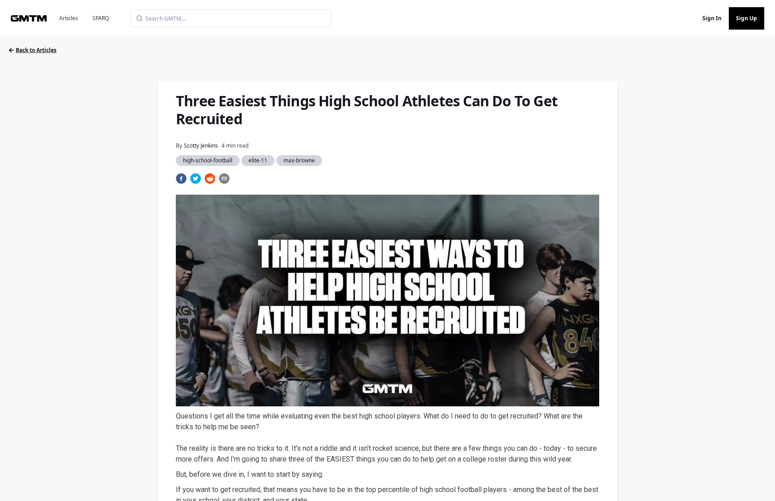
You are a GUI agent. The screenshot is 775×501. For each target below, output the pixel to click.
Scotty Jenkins (201, 145)
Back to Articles (36, 50)
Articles (68, 18)
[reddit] (210, 178)
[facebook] (181, 178)
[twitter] (195, 178)
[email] (224, 178)
